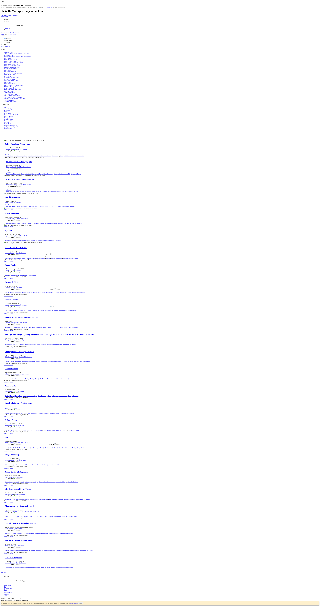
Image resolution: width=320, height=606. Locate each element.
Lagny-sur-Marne (9, 236)
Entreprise (7, 465)
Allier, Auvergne (18, 528)
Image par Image (12, 455)
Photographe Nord (26, 174)
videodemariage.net (13, 557)
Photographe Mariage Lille (13, 174)
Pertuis (6, 442)
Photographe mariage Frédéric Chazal (21, 317)
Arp (6, 437)
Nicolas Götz (10, 386)
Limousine (43, 223)
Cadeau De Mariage (10, 223)
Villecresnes (8, 218)
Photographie (65, 206)
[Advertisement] (31, 134)
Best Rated (9, 38)
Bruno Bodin (10, 265)
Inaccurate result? (8, 209)
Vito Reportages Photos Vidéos (18, 489)
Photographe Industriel (60, 447)
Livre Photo (37, 240)
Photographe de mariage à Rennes (19, 352)
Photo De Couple (36, 156)
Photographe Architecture (54, 361)
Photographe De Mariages (69, 361)
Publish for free (5, 32)
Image (12, 465)
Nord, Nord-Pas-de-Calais (24, 167)
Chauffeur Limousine (26, 223)
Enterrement (36, 223)
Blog (5, 595)
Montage (37, 567)
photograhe (64, 430)
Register (6, 15)
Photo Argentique (46, 465)
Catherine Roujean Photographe (20, 179)
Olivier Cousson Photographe (19, 161)
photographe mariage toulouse (56, 191)
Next (5, 572)
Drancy (7, 305)
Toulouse (7, 149)
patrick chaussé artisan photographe (20, 523)
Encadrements (15, 310)
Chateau (18, 223)
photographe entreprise (61, 396)
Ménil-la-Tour (8, 374)
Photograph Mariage (65, 156)
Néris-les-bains (9, 528)
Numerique (57, 240)
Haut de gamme (29, 240)
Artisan (7, 533)
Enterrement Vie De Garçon (29, 499)
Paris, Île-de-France (21, 253)
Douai (6, 477)
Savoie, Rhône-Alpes (18, 425)
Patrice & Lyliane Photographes (18, 540)
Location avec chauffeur (62, 223)
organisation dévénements (60, 516)
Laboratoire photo (26, 465)
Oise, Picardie (20, 391)
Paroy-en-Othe (9, 545)
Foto (10, 533)
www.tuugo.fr (4, 16)
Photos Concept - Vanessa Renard (19, 506)
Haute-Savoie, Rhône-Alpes (17, 340)
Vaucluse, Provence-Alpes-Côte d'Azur (20, 442)
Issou (6, 202)
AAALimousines (12, 213)
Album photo (8, 327)
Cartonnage (8, 310)
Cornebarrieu (9, 184)
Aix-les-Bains (8, 425)
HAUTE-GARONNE (30, 327)
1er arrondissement (10, 253)
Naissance (50, 482)
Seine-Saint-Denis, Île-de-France (18, 305)
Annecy (7, 340)
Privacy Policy (8, 588)
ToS (5, 587)
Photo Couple (76, 499)
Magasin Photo (34, 413)
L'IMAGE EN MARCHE (16, 247)
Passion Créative (12, 300)
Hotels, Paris (19, 25)
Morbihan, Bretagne (16, 287)
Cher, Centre (14, 408)
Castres (7, 270)
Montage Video (46, 378)
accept (80, 603)
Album (7, 240)
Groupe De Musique (31, 258)
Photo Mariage (55, 156)
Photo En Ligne (28, 447)
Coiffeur (22, 240)
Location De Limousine (76, 223)
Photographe (8, 156)
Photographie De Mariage (78, 292)
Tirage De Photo (81, 447)
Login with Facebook (14, 15)
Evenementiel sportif (43, 499)
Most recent (9, 40)
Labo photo (18, 465)
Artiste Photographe (25, 156)
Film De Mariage (9, 292)
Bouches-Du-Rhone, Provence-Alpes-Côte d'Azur (25, 511)
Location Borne (41, 258)
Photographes (62, 310)
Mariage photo (27, 191)
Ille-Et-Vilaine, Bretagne (25, 357)
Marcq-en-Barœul (11, 167)
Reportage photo (32, 275)
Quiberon (7, 287)
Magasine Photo (62, 499)
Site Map (6, 594)
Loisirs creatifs (23, 310)
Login (2, 15)
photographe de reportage (83, 361)
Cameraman (8, 378)
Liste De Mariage (51, 223)
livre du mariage (53, 499)
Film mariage (18, 292)
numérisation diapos (31, 396)
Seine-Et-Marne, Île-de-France (23, 236)
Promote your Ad (14, 32)
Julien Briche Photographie (16, 472)
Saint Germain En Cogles (11, 357)
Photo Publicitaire (56, 430)
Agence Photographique (11, 258)
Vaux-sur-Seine (9, 494)
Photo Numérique (36, 533)
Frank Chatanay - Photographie (18, 403)
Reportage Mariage (76, 174)
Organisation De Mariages (60, 482)
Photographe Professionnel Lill (62, 174)
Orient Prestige (11, 369)
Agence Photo (16, 156)
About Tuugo (7, 585)
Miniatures (31, 310)
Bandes (7, 396)
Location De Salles (28, 516)
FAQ (5, 590)
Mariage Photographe (56, 258)
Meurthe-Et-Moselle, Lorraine (21, 374)
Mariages (65, 258)
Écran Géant (21, 258)
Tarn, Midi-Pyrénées (15, 270)
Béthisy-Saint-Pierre (10, 391)
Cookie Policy (74, 603)
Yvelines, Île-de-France (15, 202)
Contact (7, 154)
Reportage (44, 191)
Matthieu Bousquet (13, 197)
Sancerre (7, 408)
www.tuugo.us (48, 7)
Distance (8, 42)
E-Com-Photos (11, 420)
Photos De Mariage (71, 310)
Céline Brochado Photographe (18, 144)
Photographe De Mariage (52, 292)
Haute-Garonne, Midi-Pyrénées (19, 149)
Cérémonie (8, 567)
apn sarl (8, 230)
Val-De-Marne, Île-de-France (20, 218)
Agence (7, 430)
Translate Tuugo (8, 592)
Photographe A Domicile (77, 156)
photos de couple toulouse (71, 191)
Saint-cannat (8, 511)
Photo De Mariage (46, 156)
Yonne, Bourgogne (19, 545)
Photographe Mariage (37, 174)
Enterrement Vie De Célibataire (13, 499)
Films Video (15, 378)
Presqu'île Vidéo (12, 282)
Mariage (20, 191)
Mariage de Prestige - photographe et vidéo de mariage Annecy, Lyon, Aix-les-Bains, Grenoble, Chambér (49, 334)
